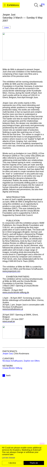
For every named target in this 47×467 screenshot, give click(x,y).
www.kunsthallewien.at (13, 309)
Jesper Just (8, 353)
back (8, 375)
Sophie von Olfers (32, 361)
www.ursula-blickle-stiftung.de (16, 292)
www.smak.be (9, 321)
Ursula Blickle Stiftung (12, 368)
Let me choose (8, 458)
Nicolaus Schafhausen (13, 361)
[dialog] (23, 456)
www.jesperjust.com (11, 271)
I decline (12, 463)
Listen (6, 27)
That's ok (34, 463)
